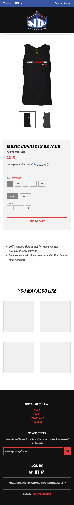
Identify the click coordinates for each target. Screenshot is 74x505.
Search (37, 410)
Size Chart (16, 178)
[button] (37, 164)
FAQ (37, 414)
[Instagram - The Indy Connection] (43, 472)
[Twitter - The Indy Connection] (31, 472)
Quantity (11, 203)
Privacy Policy (37, 417)
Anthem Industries (16, 151)
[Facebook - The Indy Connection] (37, 472)
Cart (64, 3)
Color (9, 191)
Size (14, 178)
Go (67, 451)
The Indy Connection (41, 494)
